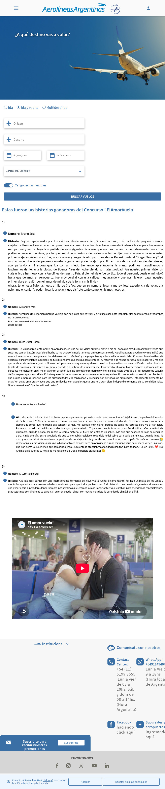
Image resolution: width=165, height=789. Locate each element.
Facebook (124, 722)
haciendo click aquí (126, 730)
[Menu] (16, 8)
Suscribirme (71, 742)
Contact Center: (123, 661)
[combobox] (44, 123)
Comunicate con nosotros (139, 647)
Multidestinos (56, 107)
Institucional (53, 643)
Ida (10, 107)
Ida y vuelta (29, 107)
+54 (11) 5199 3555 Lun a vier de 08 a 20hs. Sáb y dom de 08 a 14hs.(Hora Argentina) (126, 689)
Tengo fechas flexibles (30, 185)
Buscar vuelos (82, 196)
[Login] (149, 8)
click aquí (48, 780)
